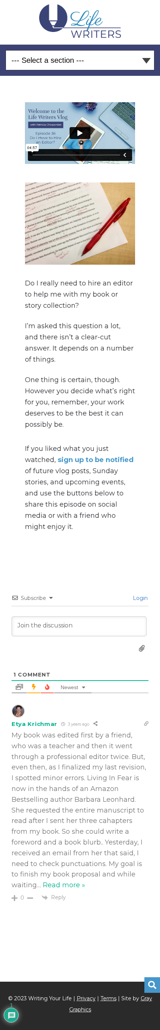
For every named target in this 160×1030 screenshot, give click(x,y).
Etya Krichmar (34, 723)
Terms (108, 998)
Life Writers (80, 21)
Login (139, 598)
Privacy (86, 998)
